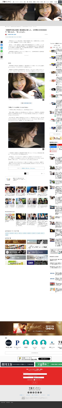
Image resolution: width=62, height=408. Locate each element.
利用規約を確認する (30, 379)
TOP (5, 26)
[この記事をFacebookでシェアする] (1, 45)
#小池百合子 (34, 233)
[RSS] (41, 392)
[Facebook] (28, 392)
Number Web (3, 402)
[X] (31, 392)
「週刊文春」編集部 (59, 67)
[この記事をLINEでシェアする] (1, 51)
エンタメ (8, 26)
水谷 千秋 (58, 97)
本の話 (12, 402)
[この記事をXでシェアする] (1, 42)
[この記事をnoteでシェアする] (1, 54)
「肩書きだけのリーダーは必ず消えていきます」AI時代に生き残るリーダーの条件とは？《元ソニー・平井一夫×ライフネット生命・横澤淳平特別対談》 (32, 223)
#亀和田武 (29, 233)
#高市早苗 (7, 233)
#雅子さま (16, 233)
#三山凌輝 (38, 233)
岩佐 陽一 (58, 75)
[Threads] (33, 392)
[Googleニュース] (36, 392)
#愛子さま (20, 233)
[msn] (38, 392)
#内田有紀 (24, 233)
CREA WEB (8, 402)
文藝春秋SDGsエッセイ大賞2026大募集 (9, 221)
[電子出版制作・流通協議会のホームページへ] (23, 398)
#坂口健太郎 (12, 233)
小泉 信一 (58, 92)
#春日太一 (42, 233)
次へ (42, 173)
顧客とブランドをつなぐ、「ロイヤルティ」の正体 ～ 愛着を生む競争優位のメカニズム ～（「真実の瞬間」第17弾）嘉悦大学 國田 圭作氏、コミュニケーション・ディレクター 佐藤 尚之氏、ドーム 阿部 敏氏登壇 (43, 223)
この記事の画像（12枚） (27, 103)
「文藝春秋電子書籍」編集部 (11, 34)
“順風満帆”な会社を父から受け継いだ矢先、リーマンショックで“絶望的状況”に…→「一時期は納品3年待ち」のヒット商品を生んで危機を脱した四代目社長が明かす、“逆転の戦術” (21, 223)
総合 (59, 45)
